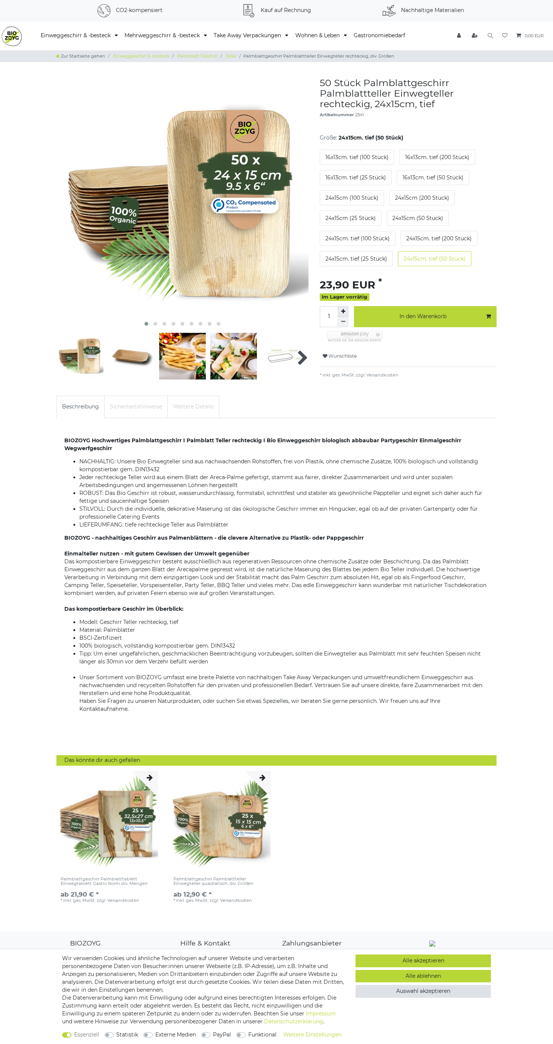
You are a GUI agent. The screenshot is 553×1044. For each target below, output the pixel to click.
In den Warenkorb (423, 316)
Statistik (127, 1034)
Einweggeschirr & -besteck (76, 35)
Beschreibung (80, 406)
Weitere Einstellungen (312, 1034)
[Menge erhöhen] (343, 311)
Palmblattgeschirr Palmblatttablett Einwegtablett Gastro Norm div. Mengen (104, 881)
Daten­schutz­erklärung (293, 1021)
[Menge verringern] (343, 322)
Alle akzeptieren (423, 960)
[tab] (80, 407)
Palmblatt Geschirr (197, 56)
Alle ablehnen (423, 976)
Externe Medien (175, 1034)
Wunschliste (342, 356)
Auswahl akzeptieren (423, 991)
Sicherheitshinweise (136, 406)
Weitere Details (193, 406)
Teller (231, 56)
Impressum (321, 1013)
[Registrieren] (475, 36)
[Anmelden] (459, 36)
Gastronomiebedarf (379, 35)
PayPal (222, 1034)
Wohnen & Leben (318, 35)
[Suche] (490, 36)
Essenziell (86, 1034)
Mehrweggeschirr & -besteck (163, 35)
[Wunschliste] (505, 36)
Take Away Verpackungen (248, 35)
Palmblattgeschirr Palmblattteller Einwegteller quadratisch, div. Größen (213, 881)
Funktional (262, 1034)
